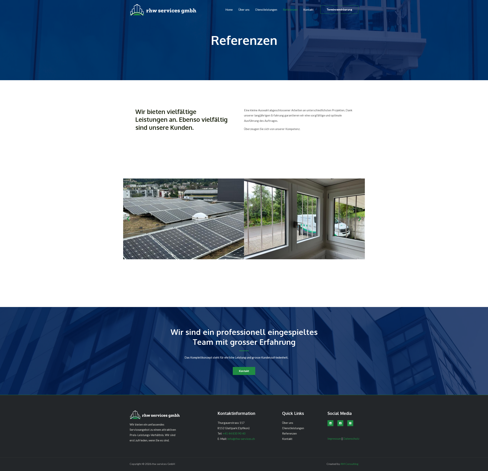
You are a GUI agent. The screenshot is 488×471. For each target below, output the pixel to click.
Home (229, 9)
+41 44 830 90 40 (234, 433)
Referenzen (290, 9)
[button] (339, 9)
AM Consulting (349, 463)
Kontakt (308, 9)
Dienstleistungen (266, 9)
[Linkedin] (330, 423)
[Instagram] (350, 423)
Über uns (244, 9)
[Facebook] (340, 423)
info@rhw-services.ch (241, 438)
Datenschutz (351, 438)
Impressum (334, 438)
